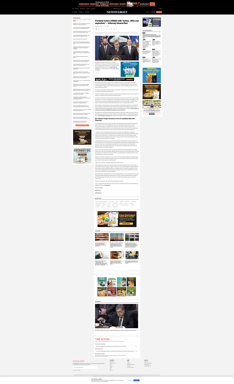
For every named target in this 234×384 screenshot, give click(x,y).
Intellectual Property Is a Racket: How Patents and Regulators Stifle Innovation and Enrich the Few (81, 90)
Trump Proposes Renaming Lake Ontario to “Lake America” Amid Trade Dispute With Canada (81, 32)
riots (118, 33)
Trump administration (125, 33)
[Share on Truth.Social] (111, 29)
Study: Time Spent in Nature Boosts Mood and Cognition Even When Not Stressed (81, 65)
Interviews (88, 8)
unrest (131, 33)
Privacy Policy (146, 364)
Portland (106, 33)
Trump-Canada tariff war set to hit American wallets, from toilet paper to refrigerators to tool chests (81, 52)
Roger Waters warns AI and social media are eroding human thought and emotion (81, 102)
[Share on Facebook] (99, 29)
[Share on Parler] (109, 29)
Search (161, 8)
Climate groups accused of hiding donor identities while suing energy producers (82, 110)
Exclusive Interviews (130, 367)
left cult (137, 32)
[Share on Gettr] (114, 29)
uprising (133, 33)
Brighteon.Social (112, 363)
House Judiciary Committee (130, 32)
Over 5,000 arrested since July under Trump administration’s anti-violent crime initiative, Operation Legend (115, 330)
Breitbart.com (98, 190)
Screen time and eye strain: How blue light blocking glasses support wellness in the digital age (81, 72)
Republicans (110, 33)
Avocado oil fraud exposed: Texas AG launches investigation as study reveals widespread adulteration (81, 47)
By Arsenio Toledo (99, 26)
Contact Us (146, 361)
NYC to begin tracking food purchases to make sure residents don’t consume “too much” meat (100, 244)
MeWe (111, 367)
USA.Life (111, 370)
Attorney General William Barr (102, 32)
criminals (115, 32)
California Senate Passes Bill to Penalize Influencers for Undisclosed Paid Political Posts (81, 118)
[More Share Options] (117, 29)
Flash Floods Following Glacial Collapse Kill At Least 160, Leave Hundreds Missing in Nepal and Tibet (81, 42)
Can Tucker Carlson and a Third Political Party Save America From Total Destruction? (147, 52)
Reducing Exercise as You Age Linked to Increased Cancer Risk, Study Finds (80, 122)
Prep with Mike (82, 8)
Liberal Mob (97, 33)
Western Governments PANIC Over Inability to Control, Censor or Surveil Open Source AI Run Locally (156, 43)
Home (73, 8)
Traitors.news (107, 185)
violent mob (108, 206)
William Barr (115, 206)
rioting (116, 33)
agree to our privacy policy (102, 381)
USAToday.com (98, 192)
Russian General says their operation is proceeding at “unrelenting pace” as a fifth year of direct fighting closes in (82, 98)
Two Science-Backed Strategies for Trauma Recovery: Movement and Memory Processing (81, 106)
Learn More (130, 380)
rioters (114, 33)
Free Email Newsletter (148, 363)
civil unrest (109, 32)
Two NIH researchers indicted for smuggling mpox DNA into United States (81, 94)
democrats (119, 32)
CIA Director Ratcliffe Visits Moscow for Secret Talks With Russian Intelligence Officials (81, 36)
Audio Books (93, 8)
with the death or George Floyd (104, 115)
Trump (120, 33)
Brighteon (77, 8)
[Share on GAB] (106, 29)
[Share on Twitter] (101, 29)
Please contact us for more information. (102, 356)
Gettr (110, 364)
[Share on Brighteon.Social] (96, 29)
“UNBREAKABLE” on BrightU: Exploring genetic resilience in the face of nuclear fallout (81, 77)
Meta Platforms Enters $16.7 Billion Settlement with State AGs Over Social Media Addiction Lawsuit (81, 85)
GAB (110, 368)
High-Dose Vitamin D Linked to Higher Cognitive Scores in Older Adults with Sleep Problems (81, 61)
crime (113, 32)
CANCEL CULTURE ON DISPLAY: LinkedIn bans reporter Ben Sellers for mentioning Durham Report (116, 262)
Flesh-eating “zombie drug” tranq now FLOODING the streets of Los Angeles (131, 262)
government (124, 32)
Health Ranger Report (147, 30)
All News (128, 363)
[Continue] (96, 367)
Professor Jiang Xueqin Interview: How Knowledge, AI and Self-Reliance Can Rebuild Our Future (147, 61)
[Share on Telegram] (104, 29)
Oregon (100, 33)
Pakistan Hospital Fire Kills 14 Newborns (80, 39)
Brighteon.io (112, 361)
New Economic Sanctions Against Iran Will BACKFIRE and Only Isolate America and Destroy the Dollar (156, 61)
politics (103, 33)
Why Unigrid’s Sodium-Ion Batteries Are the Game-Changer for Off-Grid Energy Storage (82, 24)
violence (136, 33)
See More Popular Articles (82, 125)
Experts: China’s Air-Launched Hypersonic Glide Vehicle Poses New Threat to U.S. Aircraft (81, 114)
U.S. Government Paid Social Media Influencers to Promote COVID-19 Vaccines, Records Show (81, 28)
